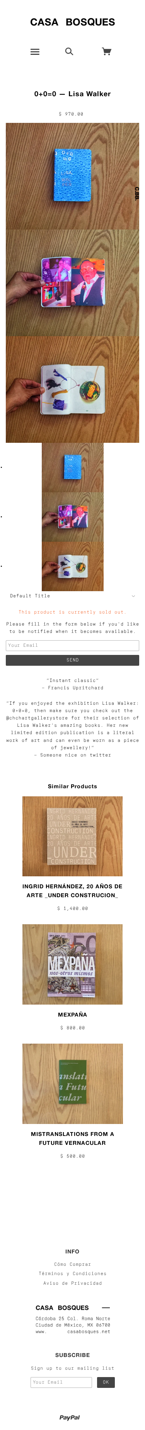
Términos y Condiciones (73, 1274)
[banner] (72, 20)
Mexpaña (72, 1014)
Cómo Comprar (72, 1264)
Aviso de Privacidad (72, 1283)
